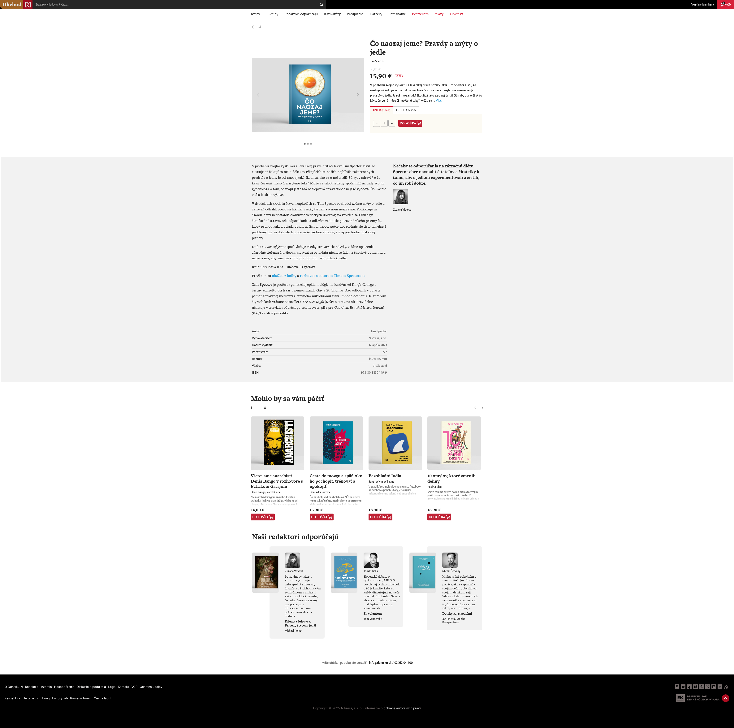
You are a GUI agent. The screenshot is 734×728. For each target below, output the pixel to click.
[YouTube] (683, 687)
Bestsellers (420, 13)
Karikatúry (332, 13)
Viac (439, 100)
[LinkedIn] (714, 687)
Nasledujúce (358, 95)
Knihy (255, 13)
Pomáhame (397, 13)
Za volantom (373, 613)
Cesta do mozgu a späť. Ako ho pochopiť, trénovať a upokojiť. (336, 481)
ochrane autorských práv (402, 708)
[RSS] (726, 687)
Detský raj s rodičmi (457, 613)
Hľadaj (321, 4)
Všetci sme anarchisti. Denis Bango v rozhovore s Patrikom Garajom (277, 481)
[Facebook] (689, 687)
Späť (259, 27)
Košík (727, 4)
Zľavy (439, 13)
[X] (708, 687)
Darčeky (376, 13)
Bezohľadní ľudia (385, 475)
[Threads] (701, 687)
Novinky (456, 13)
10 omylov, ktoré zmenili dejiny (451, 478)
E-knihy (272, 13)
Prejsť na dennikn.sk (702, 4)
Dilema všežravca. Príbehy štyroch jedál (300, 623)
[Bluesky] (695, 687)
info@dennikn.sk (380, 663)
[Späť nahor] (725, 698)
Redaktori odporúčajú (301, 13)
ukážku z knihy (284, 275)
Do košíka (408, 123)
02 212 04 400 (403, 663)
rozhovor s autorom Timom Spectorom (332, 275)
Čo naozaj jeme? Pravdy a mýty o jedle (305, 144)
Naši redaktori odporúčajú (295, 536)
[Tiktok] (720, 687)
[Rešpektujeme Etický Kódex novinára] (697, 698)
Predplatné (355, 13)
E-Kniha (406, 110)
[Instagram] (677, 687)
